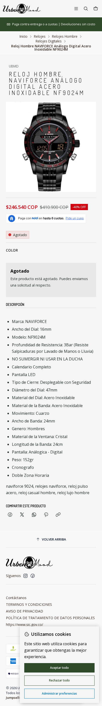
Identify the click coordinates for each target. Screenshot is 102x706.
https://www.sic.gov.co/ (24, 624)
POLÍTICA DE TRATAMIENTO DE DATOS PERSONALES (50, 617)
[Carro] (95, 9)
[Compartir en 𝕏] (22, 515)
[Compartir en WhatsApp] (34, 515)
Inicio (23, 36)
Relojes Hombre (64, 36)
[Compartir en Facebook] (10, 515)
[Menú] (76, 8)
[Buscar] (85, 8)
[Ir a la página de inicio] (21, 9)
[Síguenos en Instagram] (25, 575)
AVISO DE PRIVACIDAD (24, 611)
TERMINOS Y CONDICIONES (29, 604)
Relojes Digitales (49, 41)
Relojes (40, 36)
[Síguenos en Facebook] (32, 575)
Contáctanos (16, 597)
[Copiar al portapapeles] (58, 515)
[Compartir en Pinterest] (46, 515)
